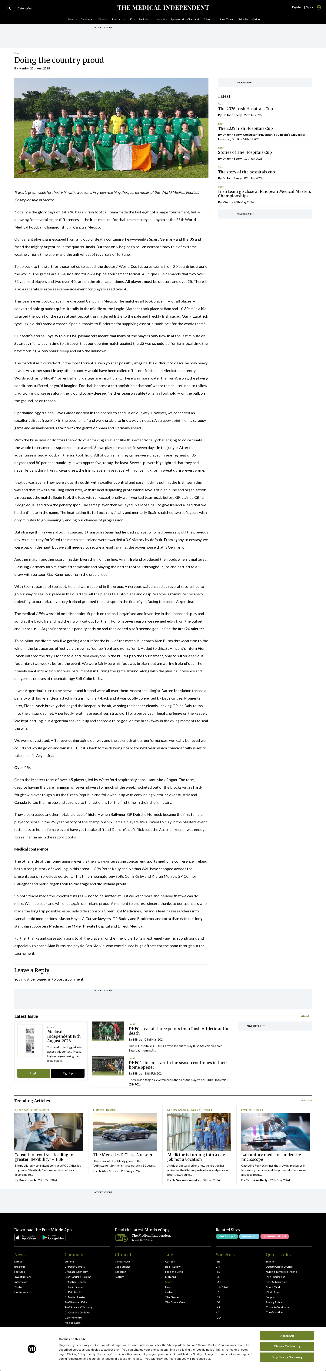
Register (296, 7)
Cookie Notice (274, 1312)
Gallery (169, 1292)
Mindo (23, 68)
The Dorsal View (175, 1302)
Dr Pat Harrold (73, 1292)
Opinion (195, 1109)
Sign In (270, 1261)
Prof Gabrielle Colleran (78, 1276)
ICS (218, 1297)
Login (33, 1073)
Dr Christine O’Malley (77, 1312)
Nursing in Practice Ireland (281, 1271)
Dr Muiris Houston (75, 1297)
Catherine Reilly (257, 1180)
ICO (218, 1317)
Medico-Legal (73, 1322)
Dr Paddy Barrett (75, 1266)
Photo (18, 1287)
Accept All (287, 1335)
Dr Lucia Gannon (74, 1287)
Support (270, 1297)
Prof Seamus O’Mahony (78, 1307)
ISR (218, 1261)
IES (218, 1292)
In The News (21, 1109)
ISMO (219, 1281)
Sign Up (68, 1073)
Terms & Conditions (277, 1307)
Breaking (19, 1266)
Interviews (20, 1281)
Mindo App (272, 1292)
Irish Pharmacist (275, 1276)
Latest (33, 1109)
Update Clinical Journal (279, 1266)
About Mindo (273, 1287)
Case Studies (123, 1266)
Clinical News (123, 1261)
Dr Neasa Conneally (178, 1109)
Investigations (23, 1276)
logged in (43, 979)
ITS (218, 1271)
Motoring (98, 1109)
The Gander (172, 1297)
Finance (169, 1287)
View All (305, 1015)
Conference (21, 1292)
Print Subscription (276, 1281)
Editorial (69, 1261)
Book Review (173, 1266)
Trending (44, 1109)
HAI (218, 1312)
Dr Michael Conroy (75, 1281)
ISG (218, 1276)
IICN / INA (222, 1287)
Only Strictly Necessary (286, 1357)
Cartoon (170, 1261)
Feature (119, 1276)
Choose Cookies (285, 1346)
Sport (17, 53)
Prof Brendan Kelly (76, 1302)
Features (246, 1109)
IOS (218, 1302)
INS (218, 1307)
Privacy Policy (274, 1302)
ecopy (50, 1026)
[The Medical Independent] (163, 7)
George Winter (74, 1317)
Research (120, 1271)
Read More (306, 1100)
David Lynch (27, 1180)
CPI (218, 1266)
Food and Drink (174, 1271)
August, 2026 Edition (142, 1240)
